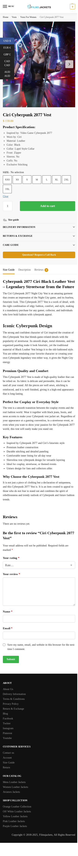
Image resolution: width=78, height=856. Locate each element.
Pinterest (7, 743)
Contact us (8, 763)
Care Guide (11, 241)
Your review (11, 584)
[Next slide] (69, 64)
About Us (8, 699)
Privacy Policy (11, 714)
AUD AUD (9, 74)
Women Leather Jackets (15, 797)
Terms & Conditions (14, 709)
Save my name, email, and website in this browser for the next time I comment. (38, 657)
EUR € (8, 47)
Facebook (8, 728)
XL (56, 179)
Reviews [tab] (40, 266)
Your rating (11, 568)
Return (6, 777)
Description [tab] (24, 266)
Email (7, 638)
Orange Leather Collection (17, 816)
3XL (7, 189)
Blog (5, 723)
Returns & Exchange (18, 232)
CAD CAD (9, 63)
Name (7, 621)
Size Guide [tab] (9, 266)
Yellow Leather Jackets (15, 826)
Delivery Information (19, 223)
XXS (7, 179)
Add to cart (47, 206)
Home (5, 17)
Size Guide (9, 772)
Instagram (8, 738)
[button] (72, 6)
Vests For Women (28, 17)
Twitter (7, 733)
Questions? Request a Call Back (38, 251)
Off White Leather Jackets (17, 821)
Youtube (7, 748)
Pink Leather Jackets (14, 831)
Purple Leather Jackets (15, 836)
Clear (5, 196)
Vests (14, 17)
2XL (66, 179)
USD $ (8, 40)
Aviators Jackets (11, 802)
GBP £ (9, 54)
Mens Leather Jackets (14, 792)
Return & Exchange (13, 719)
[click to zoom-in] (39, 64)
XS (17, 179)
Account (7, 767)
